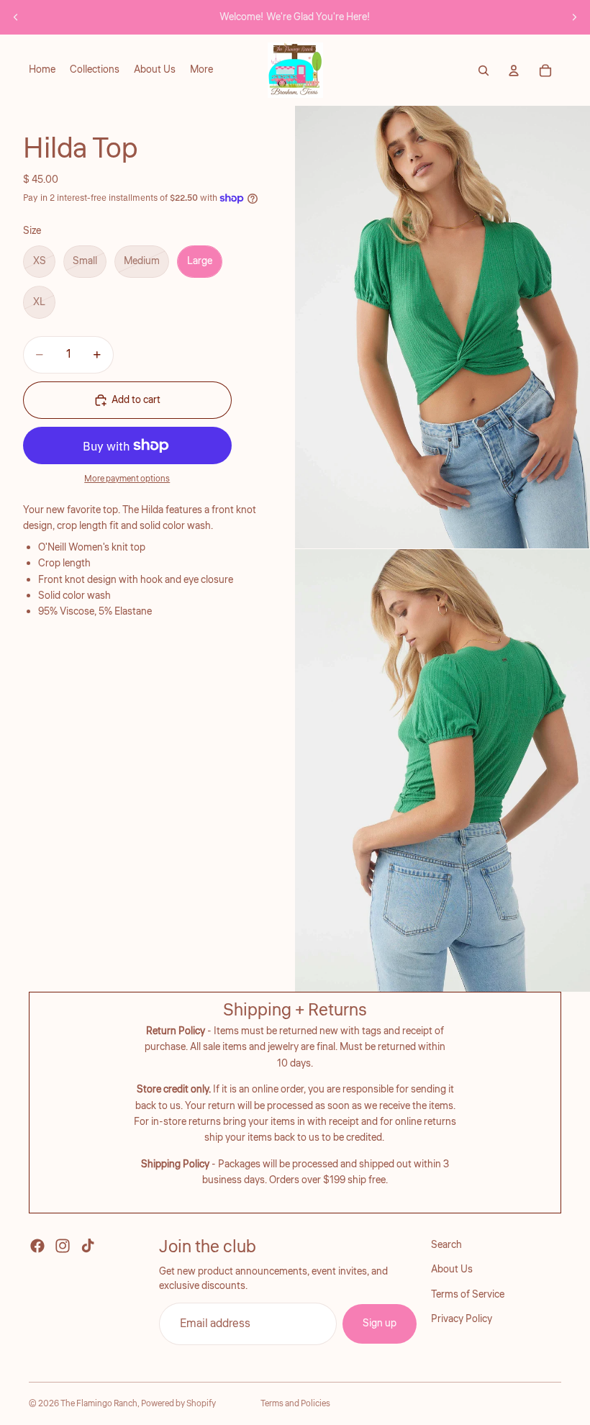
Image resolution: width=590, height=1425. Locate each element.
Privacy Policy (461, 1319)
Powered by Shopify (178, 1404)
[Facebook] (37, 1245)
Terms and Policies (295, 1404)
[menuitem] (201, 70)
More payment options (127, 479)
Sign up (379, 1323)
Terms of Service (467, 1295)
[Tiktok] (87, 1245)
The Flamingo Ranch (98, 1404)
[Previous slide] (16, 17)
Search (446, 1245)
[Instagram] (62, 1245)
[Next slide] (574, 17)
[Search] (483, 70)
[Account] (514, 70)
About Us (452, 1269)
